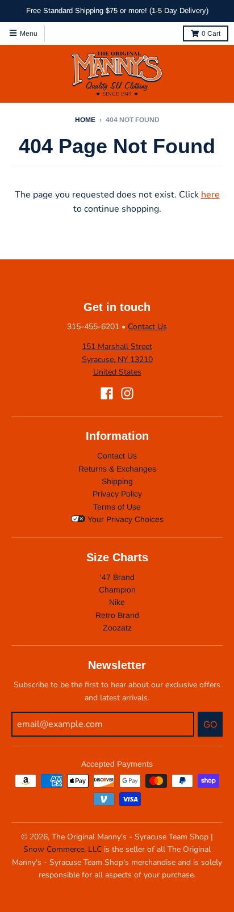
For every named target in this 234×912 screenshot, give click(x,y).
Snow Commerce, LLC (62, 849)
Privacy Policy (117, 493)
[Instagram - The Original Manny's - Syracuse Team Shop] (127, 393)
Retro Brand (117, 615)
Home (85, 120)
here (210, 194)
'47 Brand (117, 577)
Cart (211, 33)
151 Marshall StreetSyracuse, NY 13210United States (117, 359)
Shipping (117, 481)
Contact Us (147, 326)
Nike (117, 602)
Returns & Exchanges (117, 468)
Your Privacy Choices (124, 519)
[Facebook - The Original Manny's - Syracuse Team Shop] (107, 393)
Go (210, 724)
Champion (117, 589)
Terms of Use (117, 506)
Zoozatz (117, 627)
